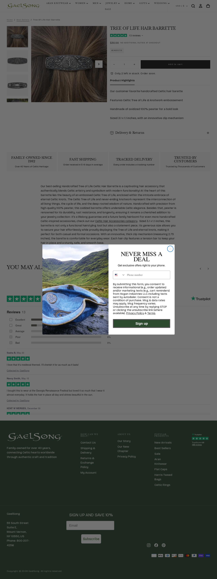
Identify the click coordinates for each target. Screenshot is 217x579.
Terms (151, 313)
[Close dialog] (170, 249)
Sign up (141, 323)
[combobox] (119, 275)
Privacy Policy (135, 313)
